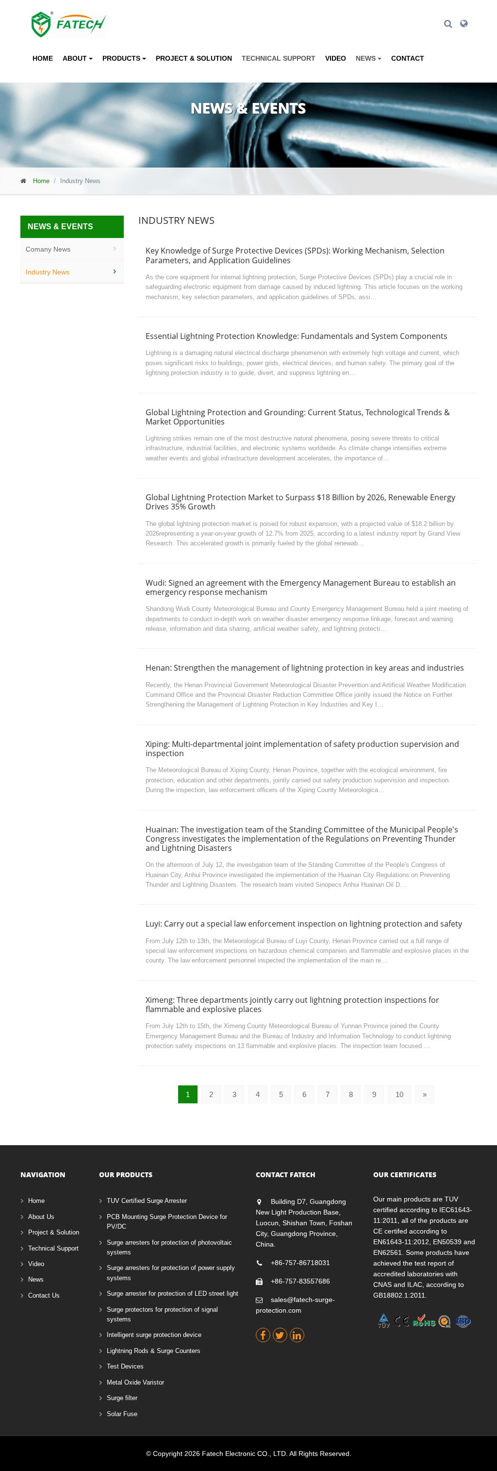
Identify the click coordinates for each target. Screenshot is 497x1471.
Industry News (47, 272)
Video (335, 58)
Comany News (48, 249)
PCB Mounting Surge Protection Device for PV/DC (167, 1221)
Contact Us (44, 1295)
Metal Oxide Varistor (135, 1382)
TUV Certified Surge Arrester (147, 1200)
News (36, 1279)
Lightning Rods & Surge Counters (153, 1350)
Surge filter (122, 1398)
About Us (41, 1216)
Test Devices (125, 1366)
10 (399, 1094)
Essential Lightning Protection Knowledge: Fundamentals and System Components (296, 336)
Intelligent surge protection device (154, 1334)
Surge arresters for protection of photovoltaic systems (169, 1247)
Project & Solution (194, 58)
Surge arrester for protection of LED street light (172, 1293)
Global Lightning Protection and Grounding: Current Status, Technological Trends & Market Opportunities (298, 417)
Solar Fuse (122, 1414)
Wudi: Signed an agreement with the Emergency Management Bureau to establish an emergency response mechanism (301, 587)
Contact (407, 58)
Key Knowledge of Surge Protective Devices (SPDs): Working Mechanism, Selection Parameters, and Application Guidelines (295, 255)
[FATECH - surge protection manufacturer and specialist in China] (69, 17)
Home (43, 58)
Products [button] (122, 58)
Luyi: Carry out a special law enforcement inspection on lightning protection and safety (304, 923)
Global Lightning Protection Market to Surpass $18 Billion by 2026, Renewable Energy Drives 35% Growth (300, 502)
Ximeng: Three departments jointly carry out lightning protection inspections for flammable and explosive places (292, 1004)
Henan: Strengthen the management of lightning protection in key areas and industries (305, 667)
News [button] (367, 58)
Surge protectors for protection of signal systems (162, 1314)
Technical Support (278, 58)
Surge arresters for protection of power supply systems (171, 1272)
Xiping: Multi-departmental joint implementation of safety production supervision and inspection (302, 749)
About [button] (76, 58)
